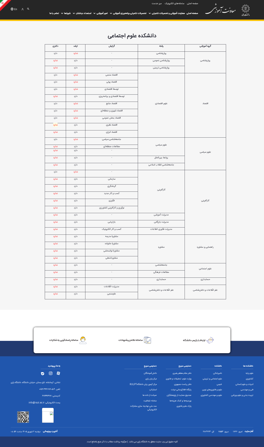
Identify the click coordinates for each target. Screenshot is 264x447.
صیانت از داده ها (150, 395)
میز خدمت (157, 4)
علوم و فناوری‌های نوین (212, 389)
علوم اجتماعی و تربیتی (212, 379)
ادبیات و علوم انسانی (244, 384)
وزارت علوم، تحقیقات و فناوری (178, 379)
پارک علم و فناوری (184, 406)
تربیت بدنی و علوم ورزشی (242, 395)
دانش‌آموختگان (150, 373)
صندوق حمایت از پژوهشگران (179, 395)
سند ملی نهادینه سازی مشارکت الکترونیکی (143, 408)
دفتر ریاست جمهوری (182, 384)
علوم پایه (249, 373)
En (15, 9)
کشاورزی (249, 379)
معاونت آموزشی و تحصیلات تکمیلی (168, 13)
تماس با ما (54, 13)
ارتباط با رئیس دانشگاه (194, 340)
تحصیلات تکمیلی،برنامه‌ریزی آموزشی (129, 13)
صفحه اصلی (192, 13)
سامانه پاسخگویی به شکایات (63, 340)
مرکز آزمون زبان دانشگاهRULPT (143, 384)
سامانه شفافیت (150, 401)
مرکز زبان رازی (151, 379)
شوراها (67, 13)
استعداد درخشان (83, 13)
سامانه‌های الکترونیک (174, 4)
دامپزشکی (217, 373)
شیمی (219, 384)
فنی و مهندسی (247, 389)
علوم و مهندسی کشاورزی (211, 395)
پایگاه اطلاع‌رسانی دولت (181, 389)
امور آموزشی (102, 13)
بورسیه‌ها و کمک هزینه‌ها (180, 401)
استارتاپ (153, 389)
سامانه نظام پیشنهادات (130, 340)
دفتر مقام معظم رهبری (182, 373)
